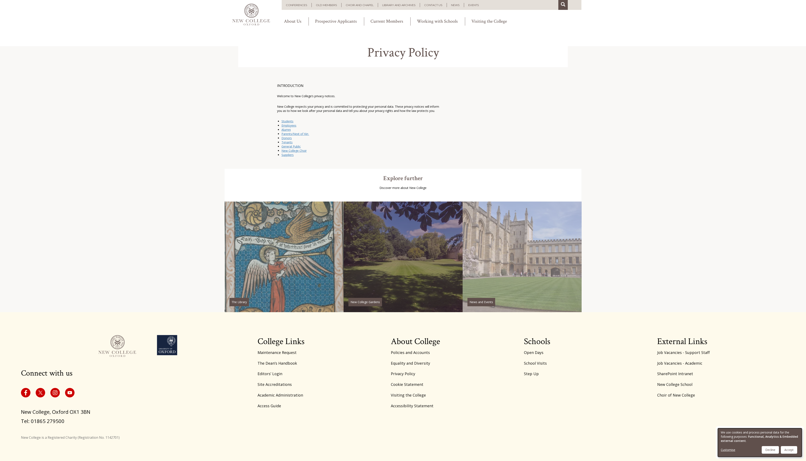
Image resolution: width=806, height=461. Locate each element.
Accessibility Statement (412, 405)
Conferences (296, 5)
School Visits (535, 363)
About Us (292, 21)
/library (284, 257)
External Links (682, 341)
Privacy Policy (403, 373)
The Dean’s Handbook (277, 363)
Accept (789, 450)
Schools (537, 341)
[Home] (253, 14)
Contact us (433, 5)
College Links (281, 341)
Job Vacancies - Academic (679, 363)
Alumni (286, 130)
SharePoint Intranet (675, 373)
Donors (286, 138)
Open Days (533, 352)
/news (522, 257)
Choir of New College (676, 395)
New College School (674, 384)
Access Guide (269, 405)
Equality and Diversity (410, 363)
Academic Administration (280, 395)
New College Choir (294, 151)
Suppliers (287, 155)
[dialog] (760, 442)
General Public (291, 146)
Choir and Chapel (360, 5)
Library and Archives (399, 5)
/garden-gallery (403, 257)
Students (287, 121)
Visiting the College (489, 21)
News (455, 5)
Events (473, 5)
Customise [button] (728, 450)
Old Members (326, 5)
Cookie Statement (407, 384)
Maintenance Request (277, 352)
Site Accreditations (275, 384)
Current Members (386, 21)
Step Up (531, 373)
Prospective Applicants (336, 21)
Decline (770, 450)
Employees (288, 125)
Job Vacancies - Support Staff (683, 352)
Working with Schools (437, 21)
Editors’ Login (270, 373)
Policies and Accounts (410, 352)
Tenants (287, 142)
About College (415, 341)
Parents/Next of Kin (295, 134)
